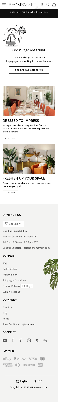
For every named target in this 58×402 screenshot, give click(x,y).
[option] (29, 12)
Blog (5, 313)
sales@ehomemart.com (36, 248)
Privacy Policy (10, 275)
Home (6, 319)
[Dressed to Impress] (29, 101)
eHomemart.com (39, 387)
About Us (8, 307)
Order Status (10, 269)
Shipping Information (14, 280)
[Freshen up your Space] (29, 159)
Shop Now (10, 138)
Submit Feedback (12, 292)
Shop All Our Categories (29, 70)
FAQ (5, 264)
